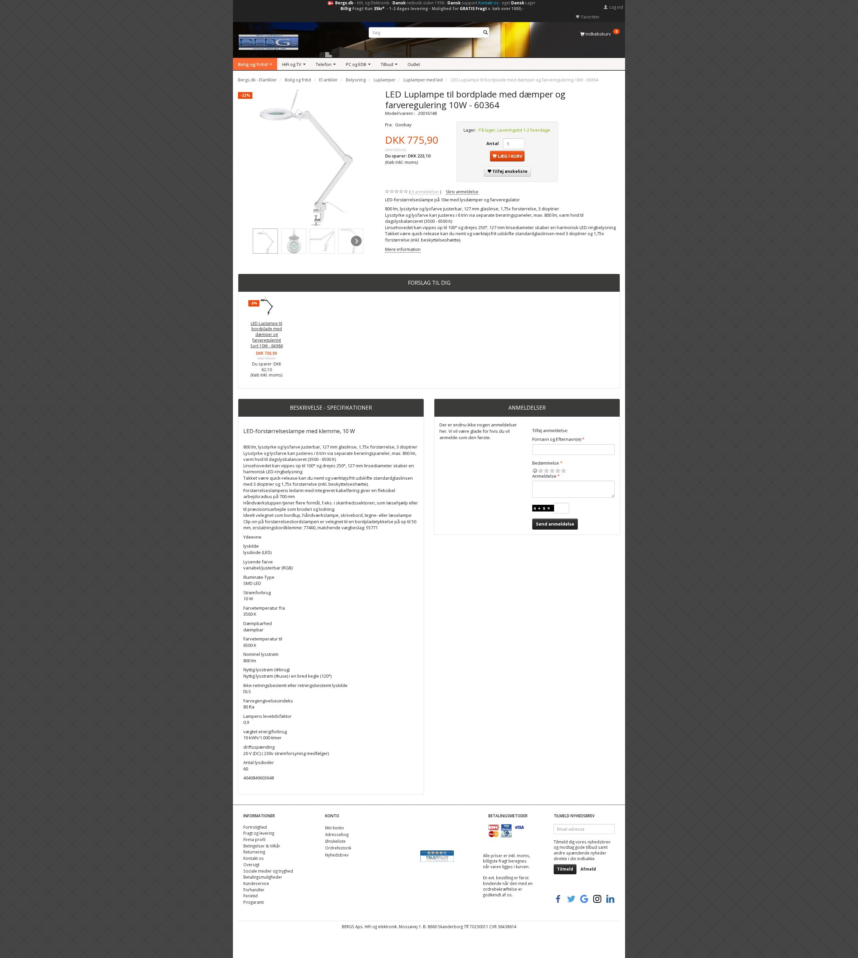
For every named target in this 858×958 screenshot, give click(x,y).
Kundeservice (256, 883)
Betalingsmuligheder (262, 877)
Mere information (403, 249)
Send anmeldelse (555, 524)
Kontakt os (488, 2)
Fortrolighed (255, 827)
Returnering (254, 851)
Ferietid (250, 895)
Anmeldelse (544, 476)
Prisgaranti (253, 902)
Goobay (403, 125)
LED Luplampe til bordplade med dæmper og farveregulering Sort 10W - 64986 (266, 334)
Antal (493, 143)
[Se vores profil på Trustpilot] (437, 856)
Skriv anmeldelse (462, 191)
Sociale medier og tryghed (268, 871)
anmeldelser (425, 191)
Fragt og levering (258, 833)
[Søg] (485, 32)
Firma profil (254, 839)
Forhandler (253, 889)
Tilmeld (565, 869)
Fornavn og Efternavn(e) (556, 439)
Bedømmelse (545, 463)
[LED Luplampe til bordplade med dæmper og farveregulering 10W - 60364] (306, 157)
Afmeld (588, 869)
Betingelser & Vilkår (261, 845)
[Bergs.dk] (268, 40)
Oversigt (251, 864)
